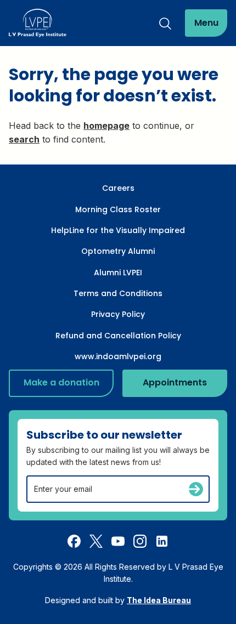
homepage (106, 125)
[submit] (196, 489)
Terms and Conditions (118, 293)
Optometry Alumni (118, 251)
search (24, 139)
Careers (118, 188)
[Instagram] (140, 541)
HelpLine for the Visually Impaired (118, 230)
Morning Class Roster (118, 209)
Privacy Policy (118, 314)
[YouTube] (118, 541)
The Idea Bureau (159, 600)
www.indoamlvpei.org (118, 356)
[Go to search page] (165, 23)
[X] (96, 541)
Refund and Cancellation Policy (118, 335)
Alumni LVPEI (118, 272)
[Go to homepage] (37, 23)
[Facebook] (74, 541)
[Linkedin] (161, 541)
